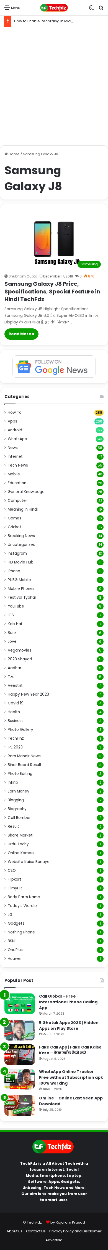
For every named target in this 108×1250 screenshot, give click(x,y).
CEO (12, 870)
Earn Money (18, 791)
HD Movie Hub (21, 562)
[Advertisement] (54, 86)
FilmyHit (15, 888)
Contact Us (36, 1231)
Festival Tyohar (22, 597)
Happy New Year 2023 (28, 694)
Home (14, 154)
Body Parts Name (24, 897)
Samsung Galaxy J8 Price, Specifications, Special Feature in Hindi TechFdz (52, 291)
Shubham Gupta (23, 276)
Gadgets (16, 923)
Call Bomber (19, 817)
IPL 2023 (15, 747)
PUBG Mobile (19, 579)
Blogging (16, 800)
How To (15, 412)
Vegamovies (19, 650)
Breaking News (21, 535)
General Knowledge (26, 491)
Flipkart (14, 879)
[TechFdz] (54, 8)
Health (14, 712)
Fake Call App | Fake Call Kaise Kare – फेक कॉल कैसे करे (70, 1050)
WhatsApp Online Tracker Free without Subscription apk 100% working (71, 1077)
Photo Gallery (20, 729)
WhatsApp (17, 439)
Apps (12, 421)
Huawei (14, 958)
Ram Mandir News (24, 756)
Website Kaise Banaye (29, 861)
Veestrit (15, 685)
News (13, 447)
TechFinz (16, 738)
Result (13, 826)
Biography (17, 808)
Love (12, 641)
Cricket (14, 527)
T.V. (11, 676)
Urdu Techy (18, 844)
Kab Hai (15, 624)
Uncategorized (21, 544)
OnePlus (15, 949)
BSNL (12, 941)
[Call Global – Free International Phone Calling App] (19, 1003)
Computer (17, 500)
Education (17, 483)
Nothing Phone (21, 932)
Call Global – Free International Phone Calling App (68, 1002)
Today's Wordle (22, 905)
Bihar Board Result (25, 764)
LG (10, 914)
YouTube (16, 606)
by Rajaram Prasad (67, 1222)
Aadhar (14, 668)
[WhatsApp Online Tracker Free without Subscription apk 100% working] (19, 1079)
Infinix (13, 782)
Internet (15, 456)
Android (15, 430)
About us (14, 1231)
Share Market (20, 835)
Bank (12, 632)
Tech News (18, 465)
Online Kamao (21, 853)
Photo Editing (20, 773)
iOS (11, 615)
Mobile (14, 474)
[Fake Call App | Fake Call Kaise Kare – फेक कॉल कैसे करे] (19, 1054)
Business (16, 720)
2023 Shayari (20, 659)
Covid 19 (16, 703)
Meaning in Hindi (23, 509)
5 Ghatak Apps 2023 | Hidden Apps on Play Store (69, 1025)
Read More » (21, 334)
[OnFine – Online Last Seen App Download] (19, 1105)
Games (14, 518)
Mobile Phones (21, 588)
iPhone (14, 571)
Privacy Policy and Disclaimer (75, 1231)
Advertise (54, 1240)
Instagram (17, 553)
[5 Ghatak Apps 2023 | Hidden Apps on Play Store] (19, 1030)
